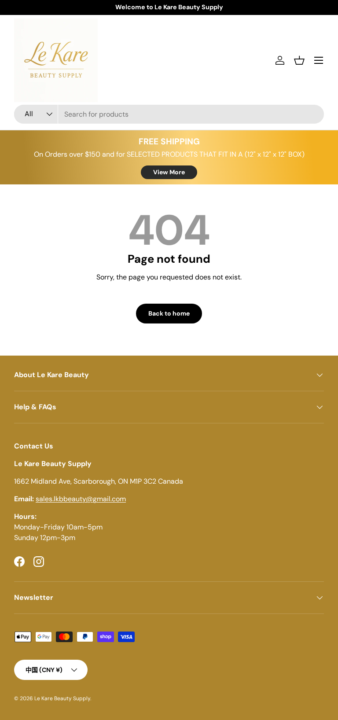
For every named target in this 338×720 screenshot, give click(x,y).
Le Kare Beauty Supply (62, 698)
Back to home (169, 313)
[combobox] (169, 114)
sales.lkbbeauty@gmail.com (81, 498)
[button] (299, 60)
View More (169, 172)
